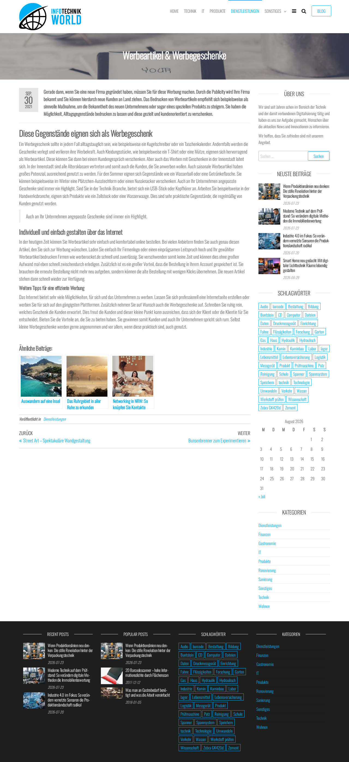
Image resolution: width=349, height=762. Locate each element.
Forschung (303, 332)
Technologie (301, 382)
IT (203, 11)
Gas (263, 340)
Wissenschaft (297, 399)
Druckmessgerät (284, 323)
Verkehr (286, 391)
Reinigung (267, 374)
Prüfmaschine (304, 365)
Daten (264, 323)
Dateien (310, 315)
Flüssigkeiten (282, 332)
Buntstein (266, 315)
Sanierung (265, 579)
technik (284, 382)
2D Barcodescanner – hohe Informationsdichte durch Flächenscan (147, 672)
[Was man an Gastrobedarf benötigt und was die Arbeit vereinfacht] (112, 692)
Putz (321, 365)
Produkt (284, 365)
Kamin (281, 348)
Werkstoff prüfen (272, 399)
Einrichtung (308, 323)
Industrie (266, 348)
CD (280, 315)
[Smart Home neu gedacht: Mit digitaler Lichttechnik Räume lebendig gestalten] (269, 265)
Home (174, 11)
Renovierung (267, 570)
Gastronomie (267, 543)
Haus (273, 340)
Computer (293, 315)
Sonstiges (273, 11)
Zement (290, 408)
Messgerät (267, 365)
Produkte (217, 11)
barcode (278, 306)
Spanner (298, 374)
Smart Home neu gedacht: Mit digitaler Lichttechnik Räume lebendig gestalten (306, 265)
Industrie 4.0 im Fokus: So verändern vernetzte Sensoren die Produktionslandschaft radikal (306, 240)
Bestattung (295, 306)
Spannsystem (318, 374)
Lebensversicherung (296, 357)
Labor (312, 348)
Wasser (302, 391)
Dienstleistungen (245, 11)
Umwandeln (268, 391)
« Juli (261, 496)
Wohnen (264, 606)
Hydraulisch (307, 340)
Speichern (267, 382)
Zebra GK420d (270, 408)
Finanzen (264, 534)
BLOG (321, 11)
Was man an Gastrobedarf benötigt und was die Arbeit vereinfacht (147, 692)
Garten (319, 332)
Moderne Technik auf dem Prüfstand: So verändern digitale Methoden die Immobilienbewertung (306, 216)
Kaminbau (297, 348)
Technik (190, 11)
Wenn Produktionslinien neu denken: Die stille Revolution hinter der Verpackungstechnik (306, 191)
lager (324, 348)
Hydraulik (288, 340)
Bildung (313, 306)
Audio (264, 306)
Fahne (264, 332)
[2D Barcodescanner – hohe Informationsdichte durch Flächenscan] (112, 675)
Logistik (320, 357)
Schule (283, 374)
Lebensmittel (269, 357)
